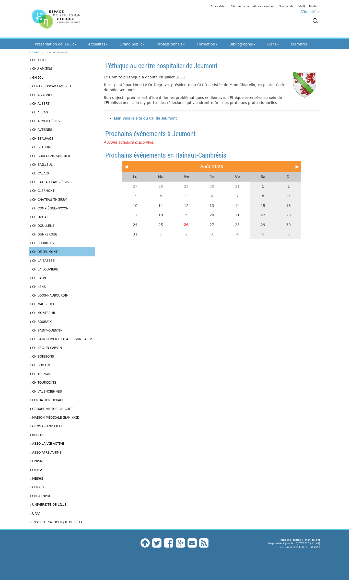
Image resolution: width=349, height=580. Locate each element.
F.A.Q (301, 5)
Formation (206, 43)
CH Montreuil (43, 312)
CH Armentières (45, 121)
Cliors (37, 487)
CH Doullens (42, 225)
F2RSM (37, 461)
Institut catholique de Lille (57, 522)
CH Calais (40, 173)
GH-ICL (37, 77)
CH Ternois (41, 373)
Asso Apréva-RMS (46, 452)
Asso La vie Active (47, 443)
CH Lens (38, 286)
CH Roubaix (41, 321)
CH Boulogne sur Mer (50, 156)
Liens (271, 43)
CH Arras (39, 112)
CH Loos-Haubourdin (49, 295)
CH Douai (39, 217)
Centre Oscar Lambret (51, 86)
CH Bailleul (42, 164)
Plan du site (286, 5)
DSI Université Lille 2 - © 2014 (300, 546)
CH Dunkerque (44, 234)
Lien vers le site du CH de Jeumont (145, 118)
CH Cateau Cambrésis (50, 182)
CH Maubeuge (43, 304)
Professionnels (169, 43)
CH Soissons (42, 356)
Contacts (314, 5)
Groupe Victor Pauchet (52, 408)
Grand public (131, 43)
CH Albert (40, 103)
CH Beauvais (42, 138)
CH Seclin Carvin (46, 347)
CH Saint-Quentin (47, 330)
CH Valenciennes (46, 391)
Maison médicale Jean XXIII (55, 417)
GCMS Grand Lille (47, 426)
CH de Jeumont (44, 251)
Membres (299, 43)
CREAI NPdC (41, 496)
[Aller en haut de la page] (145, 545)
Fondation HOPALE (47, 400)
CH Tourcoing (43, 382)
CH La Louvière (44, 269)
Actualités (96, 43)
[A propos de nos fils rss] (203, 545)
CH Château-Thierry (49, 199)
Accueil (34, 52)
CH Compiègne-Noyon (49, 208)
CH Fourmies (42, 243)
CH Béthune (41, 147)
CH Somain (40, 365)
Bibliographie (241, 43)
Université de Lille (48, 504)
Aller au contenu (263, 5)
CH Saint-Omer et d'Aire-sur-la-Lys (62, 339)
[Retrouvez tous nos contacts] (192, 545)
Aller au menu (240, 5)
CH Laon (38, 278)
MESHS (37, 478)
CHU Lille (40, 60)
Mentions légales (290, 539)
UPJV (35, 513)
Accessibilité (218, 5)
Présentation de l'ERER (54, 43)
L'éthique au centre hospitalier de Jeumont (161, 65)
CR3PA (36, 469)
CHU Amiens (41, 68)
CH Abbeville (43, 95)
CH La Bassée (43, 260)
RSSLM (37, 434)
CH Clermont (42, 190)
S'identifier (310, 11)
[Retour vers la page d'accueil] (75, 18)
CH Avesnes (41, 129)
